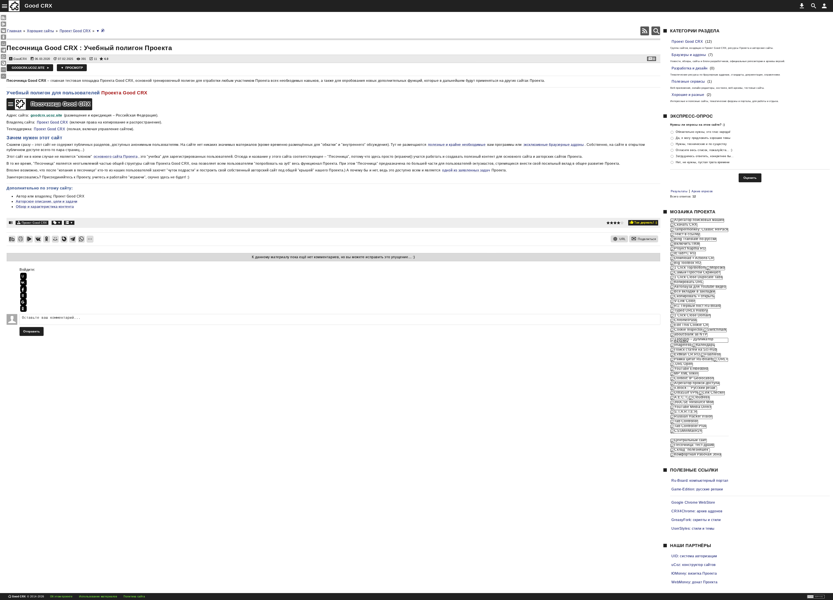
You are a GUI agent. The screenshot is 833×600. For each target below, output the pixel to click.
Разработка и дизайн (689, 68)
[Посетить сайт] (97, 100)
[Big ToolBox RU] (685, 263)
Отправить (31, 331)
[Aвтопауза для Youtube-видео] (698, 287)
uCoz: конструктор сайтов (693, 565)
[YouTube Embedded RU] (689, 369)
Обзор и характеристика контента (45, 207)
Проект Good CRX (75, 31)
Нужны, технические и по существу (701, 144)
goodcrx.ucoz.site (28, 67)
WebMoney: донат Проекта (694, 582)
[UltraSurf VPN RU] (684, 393)
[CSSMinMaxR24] (686, 431)
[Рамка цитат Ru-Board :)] (691, 359)
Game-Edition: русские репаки (697, 489)
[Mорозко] (715, 268)
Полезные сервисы (688, 81)
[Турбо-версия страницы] (102, 31)
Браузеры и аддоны (689, 55)
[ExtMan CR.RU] (685, 355)
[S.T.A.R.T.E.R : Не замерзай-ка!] (684, 412)
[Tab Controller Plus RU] (688, 426)
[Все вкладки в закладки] (692, 292)
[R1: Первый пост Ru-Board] (695, 306)
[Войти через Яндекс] (23, 295)
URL (622, 239)
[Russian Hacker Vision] (691, 417)
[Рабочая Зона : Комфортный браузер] (696, 455)
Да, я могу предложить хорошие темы (703, 138)
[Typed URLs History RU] (689, 311)
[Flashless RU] (710, 355)
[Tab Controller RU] (684, 421)
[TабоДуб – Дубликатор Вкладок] (699, 340)
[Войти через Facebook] (23, 289)
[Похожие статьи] (69, 223)
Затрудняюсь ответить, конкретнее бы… (705, 156)
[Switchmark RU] (715, 330)
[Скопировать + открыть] (692, 296)
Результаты (679, 191)
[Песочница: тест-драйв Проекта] (692, 445)
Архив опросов (702, 191)
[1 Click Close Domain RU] (690, 316)
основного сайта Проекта (116, 156)
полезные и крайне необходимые (456, 144)
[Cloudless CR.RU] (699, 398)
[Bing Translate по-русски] (693, 239)
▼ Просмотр (72, 67)
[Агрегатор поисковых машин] (697, 220)
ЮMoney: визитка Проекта (694, 573)
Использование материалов (98, 596)
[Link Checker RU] (712, 393)
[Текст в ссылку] (685, 234)
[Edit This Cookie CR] (689, 325)
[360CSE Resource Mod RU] (692, 402)
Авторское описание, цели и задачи (46, 201)
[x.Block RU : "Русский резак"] (693, 388)
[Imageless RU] (681, 345)
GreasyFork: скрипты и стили (696, 520)
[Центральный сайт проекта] (688, 440)
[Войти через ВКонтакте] (23, 282)
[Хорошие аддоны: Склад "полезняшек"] (690, 450)
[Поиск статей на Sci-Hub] (693, 350)
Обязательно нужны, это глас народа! (703, 131)
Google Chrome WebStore (693, 502)
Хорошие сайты (40, 31)
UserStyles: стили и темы (692, 528)
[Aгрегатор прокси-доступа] (695, 383)
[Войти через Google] (23, 302)
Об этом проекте (61, 596)
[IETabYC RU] (683, 254)
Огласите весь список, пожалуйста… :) (704, 150)
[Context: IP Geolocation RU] (692, 378)
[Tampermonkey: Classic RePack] (699, 230)
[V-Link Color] (682, 301)
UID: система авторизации (694, 556)
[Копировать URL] (686, 282)
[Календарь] (703, 345)
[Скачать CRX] (684, 225)
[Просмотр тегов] (57, 223)
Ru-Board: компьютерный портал (699, 480)
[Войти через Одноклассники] (23, 308)
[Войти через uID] (23, 276)
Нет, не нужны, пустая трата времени (703, 162)
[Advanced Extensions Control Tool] (679, 398)
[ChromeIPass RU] (683, 320)
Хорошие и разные (688, 95)
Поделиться (647, 239)
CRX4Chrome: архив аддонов (696, 511)
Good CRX (38, 6)
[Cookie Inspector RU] (686, 330)
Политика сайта (134, 596)
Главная (14, 31)
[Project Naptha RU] (688, 249)
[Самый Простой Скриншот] (695, 273)
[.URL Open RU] (681, 364)
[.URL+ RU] (720, 359)
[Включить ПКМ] (685, 244)
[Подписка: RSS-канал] (644, 30)
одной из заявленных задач (466, 170)
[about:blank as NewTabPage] (689, 335)
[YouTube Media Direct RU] (691, 407)
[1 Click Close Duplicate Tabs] (696, 277)
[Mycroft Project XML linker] (684, 374)
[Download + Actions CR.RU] (692, 258)
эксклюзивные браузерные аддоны (553, 144)
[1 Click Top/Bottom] (688, 268)
